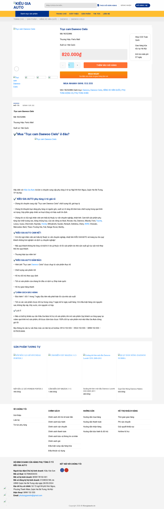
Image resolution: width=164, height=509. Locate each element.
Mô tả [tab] (16, 105)
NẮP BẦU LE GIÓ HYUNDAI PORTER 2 (28, 389)
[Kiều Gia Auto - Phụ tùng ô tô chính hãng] (27, 5)
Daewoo (64, 19)
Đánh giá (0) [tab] (28, 105)
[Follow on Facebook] (62, 470)
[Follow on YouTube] (66, 470)
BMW (87, 224)
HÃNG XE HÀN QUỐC (48, 19)
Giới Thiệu (74, 14)
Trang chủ (61, 14)
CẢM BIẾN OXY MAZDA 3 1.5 (59, 389)
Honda (44, 224)
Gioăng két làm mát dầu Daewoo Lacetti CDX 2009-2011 (99, 390)
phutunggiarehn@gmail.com (30, 495)
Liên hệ (106, 14)
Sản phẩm (86, 14)
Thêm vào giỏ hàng (107, 65)
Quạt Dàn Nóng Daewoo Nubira (130, 389)
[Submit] (95, 5)
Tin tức (96, 14)
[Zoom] (16, 69)
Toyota (99, 221)
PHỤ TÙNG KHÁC (81, 93)
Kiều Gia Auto (29, 190)
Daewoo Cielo (77, 19)
